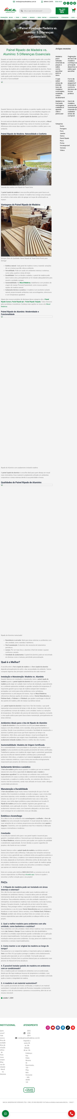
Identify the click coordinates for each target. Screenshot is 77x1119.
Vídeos (62, 150)
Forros (24, 17)
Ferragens (65, 17)
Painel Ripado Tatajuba (33, 302)
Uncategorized (65, 145)
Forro (62, 131)
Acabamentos (53, 17)
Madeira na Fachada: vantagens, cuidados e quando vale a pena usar (60, 107)
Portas (44, 17)
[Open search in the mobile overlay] (35, 11)
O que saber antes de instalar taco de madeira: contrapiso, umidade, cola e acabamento (61, 88)
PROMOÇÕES (4, 17)
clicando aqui (29, 874)
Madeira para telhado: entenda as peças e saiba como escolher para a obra (60, 65)
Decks (11, 17)
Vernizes (63, 148)
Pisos (17, 17)
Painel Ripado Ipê (18, 302)
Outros (62, 136)
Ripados (32, 17)
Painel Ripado (64, 138)
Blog (73, 17)
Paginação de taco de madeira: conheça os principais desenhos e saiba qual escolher (72, 63)
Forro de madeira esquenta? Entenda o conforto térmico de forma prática (72, 86)
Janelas (62, 133)
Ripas (39, 17)
